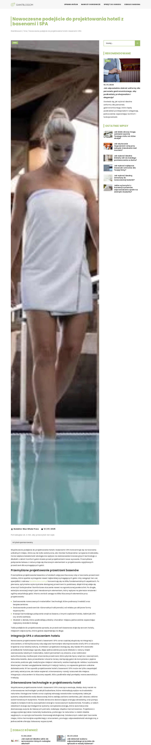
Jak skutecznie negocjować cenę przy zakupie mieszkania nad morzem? (125, 147)
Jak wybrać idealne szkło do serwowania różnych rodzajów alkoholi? (36, 741)
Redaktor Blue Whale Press (26, 529)
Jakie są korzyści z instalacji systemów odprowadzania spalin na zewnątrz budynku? (126, 188)
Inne (15, 43)
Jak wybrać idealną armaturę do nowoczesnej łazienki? (124, 178)
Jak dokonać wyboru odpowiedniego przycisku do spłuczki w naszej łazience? (81, 741)
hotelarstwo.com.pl (38, 581)
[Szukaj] (137, 43)
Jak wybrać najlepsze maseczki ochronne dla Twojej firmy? (125, 168)
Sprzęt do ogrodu (112, 4)
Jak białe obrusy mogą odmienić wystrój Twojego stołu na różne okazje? (125, 135)
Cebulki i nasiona (132, 4)
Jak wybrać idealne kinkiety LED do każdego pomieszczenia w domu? (125, 158)
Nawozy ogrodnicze (90, 4)
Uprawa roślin (71, 4)
